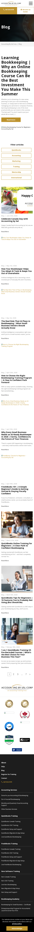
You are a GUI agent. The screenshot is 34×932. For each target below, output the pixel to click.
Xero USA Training (7, 881)
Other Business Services (9, 809)
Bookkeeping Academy (10, 899)
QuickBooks (16, 150)
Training (16, 166)
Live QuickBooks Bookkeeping (11, 837)
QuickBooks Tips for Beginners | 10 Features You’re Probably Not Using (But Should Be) (17, 600)
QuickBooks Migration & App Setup (12, 833)
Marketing (16, 161)
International (16, 178)
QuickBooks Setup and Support (11, 829)
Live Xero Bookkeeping (8, 885)
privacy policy (17, 924)
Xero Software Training (10, 871)
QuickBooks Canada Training (10, 821)
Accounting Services (9, 790)
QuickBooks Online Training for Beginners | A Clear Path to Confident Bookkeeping (16, 545)
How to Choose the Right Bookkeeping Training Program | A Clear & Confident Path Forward (16, 379)
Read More (5, 231)
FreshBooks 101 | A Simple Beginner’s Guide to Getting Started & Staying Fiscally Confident (14, 490)
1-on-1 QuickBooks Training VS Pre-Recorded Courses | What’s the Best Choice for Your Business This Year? (16, 653)
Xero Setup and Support (9, 892)
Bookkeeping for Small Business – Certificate (16, 905)
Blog (2, 770)
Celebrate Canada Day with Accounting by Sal (14, 219)
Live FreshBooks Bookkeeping (11, 864)
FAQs (3, 767)
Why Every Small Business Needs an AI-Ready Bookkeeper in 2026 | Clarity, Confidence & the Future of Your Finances (16, 435)
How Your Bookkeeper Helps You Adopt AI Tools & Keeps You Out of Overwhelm (16, 271)
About (3, 763)
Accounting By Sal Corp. (9, 44)
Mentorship (16, 172)
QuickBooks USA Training (9, 825)
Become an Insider (26, 11)
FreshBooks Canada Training (10, 849)
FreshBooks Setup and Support (11, 857)
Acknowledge (17, 928)
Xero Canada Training (8, 877)
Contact (4, 778)
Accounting (16, 155)
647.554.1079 (9, 10)
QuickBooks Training (9, 816)
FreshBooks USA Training (9, 853)
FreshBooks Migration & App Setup (12, 861)
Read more (11, 120)
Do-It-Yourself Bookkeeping (10, 799)
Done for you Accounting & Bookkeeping (14, 795)
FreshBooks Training (9, 844)
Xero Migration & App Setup (10, 888)
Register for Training (8, 774)
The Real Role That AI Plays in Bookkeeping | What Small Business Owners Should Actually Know (15, 324)
